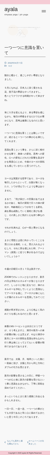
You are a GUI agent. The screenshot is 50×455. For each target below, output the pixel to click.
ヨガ (10, 65)
